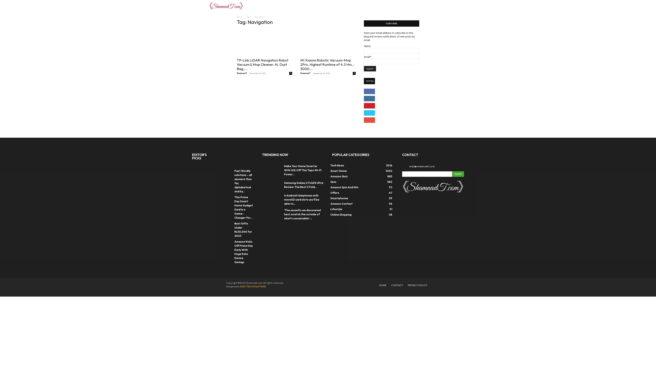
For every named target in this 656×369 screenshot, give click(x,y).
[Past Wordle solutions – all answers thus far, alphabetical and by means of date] (226, 172)
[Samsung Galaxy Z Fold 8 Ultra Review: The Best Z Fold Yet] (271, 184)
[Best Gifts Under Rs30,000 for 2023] (226, 224)
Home (239, 17)
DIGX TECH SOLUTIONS (253, 286)
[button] (443, 6)
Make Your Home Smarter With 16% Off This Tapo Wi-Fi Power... (303, 170)
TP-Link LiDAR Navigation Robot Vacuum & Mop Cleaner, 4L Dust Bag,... (262, 64)
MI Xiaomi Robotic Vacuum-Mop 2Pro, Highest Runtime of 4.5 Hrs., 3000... (327, 64)
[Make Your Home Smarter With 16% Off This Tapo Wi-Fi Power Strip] (271, 170)
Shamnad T (242, 73)
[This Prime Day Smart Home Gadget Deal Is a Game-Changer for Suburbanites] (226, 198)
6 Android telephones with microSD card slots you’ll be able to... (301, 199)
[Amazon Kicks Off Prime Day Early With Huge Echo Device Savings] (226, 243)
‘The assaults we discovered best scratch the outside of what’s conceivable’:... (302, 214)
